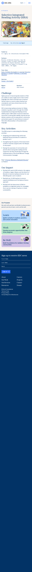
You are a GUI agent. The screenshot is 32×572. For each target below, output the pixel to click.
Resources (5, 285)
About (3, 277)
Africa (3, 87)
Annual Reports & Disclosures (9, 294)
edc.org (6, 3)
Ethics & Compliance (7, 289)
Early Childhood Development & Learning (12, 72)
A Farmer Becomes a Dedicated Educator (16, 160)
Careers (19, 277)
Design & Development (7, 81)
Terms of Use (5, 291)
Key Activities (15, 43)
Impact (23, 43)
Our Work (4, 280)
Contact (19, 282)
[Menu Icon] (29, 3)
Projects (5, 10)
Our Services (5, 282)
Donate (19, 285)
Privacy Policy (5, 293)
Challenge (5, 43)
